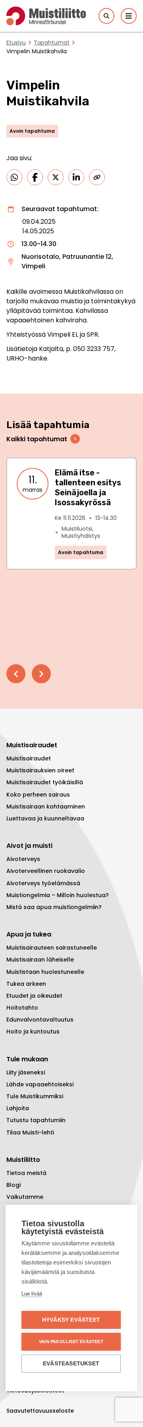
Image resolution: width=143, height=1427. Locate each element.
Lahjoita (17, 1108)
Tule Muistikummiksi (34, 1096)
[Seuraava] (41, 673)
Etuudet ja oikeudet (34, 995)
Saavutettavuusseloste (40, 1410)
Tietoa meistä (26, 1173)
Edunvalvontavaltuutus (39, 1019)
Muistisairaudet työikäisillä (44, 782)
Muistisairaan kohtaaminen (45, 806)
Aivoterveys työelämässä (43, 883)
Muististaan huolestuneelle (45, 971)
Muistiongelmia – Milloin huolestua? (57, 895)
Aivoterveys (23, 859)
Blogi (13, 1185)
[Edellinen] (15, 673)
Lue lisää (31, 1294)
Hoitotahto (22, 1007)
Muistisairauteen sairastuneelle (51, 947)
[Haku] (106, 16)
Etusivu (16, 43)
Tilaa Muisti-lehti (30, 1132)
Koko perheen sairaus (38, 794)
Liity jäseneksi (25, 1072)
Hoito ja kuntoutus (33, 1031)
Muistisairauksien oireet (40, 770)
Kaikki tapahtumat (36, 439)
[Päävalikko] (129, 16)
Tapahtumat (52, 43)
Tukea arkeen (26, 983)
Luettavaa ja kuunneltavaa (45, 818)
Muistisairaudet (28, 758)
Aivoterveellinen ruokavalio (45, 870)
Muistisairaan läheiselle (40, 959)
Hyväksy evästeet (71, 1320)
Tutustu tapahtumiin (36, 1120)
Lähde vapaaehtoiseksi (39, 1084)
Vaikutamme (24, 1196)
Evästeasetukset (71, 1364)
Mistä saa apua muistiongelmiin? (54, 907)
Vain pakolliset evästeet (71, 1341)
